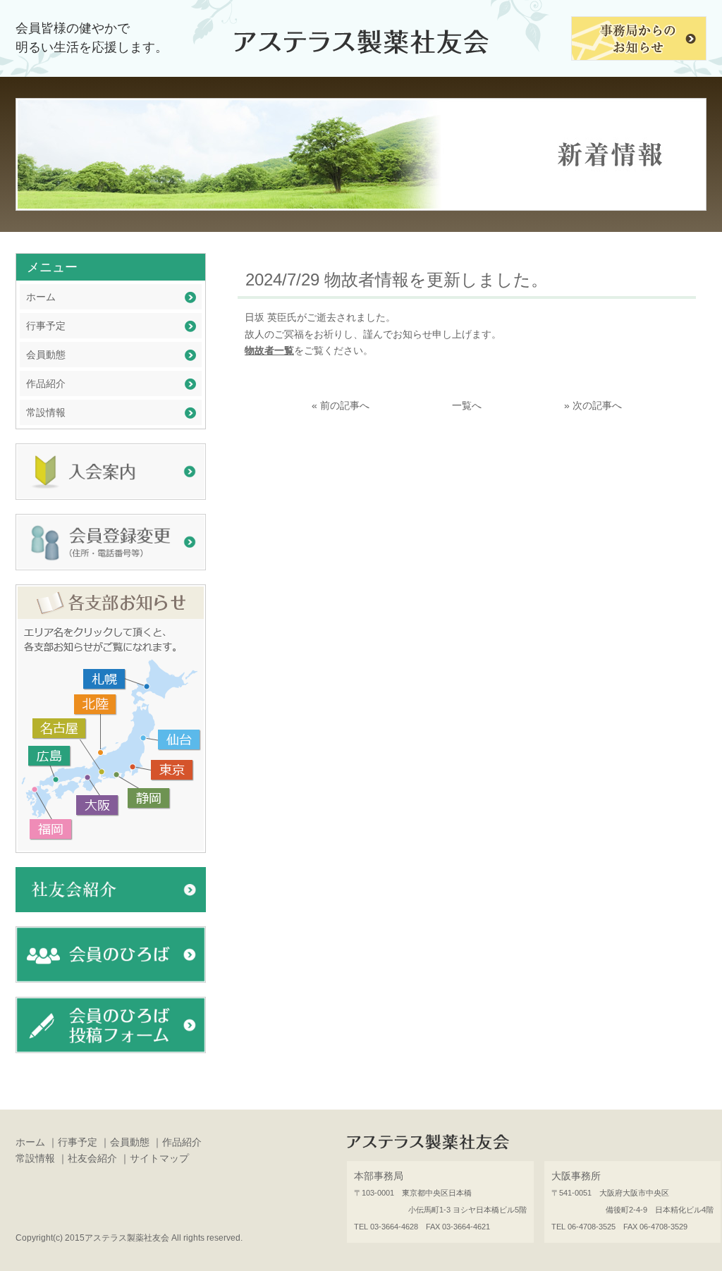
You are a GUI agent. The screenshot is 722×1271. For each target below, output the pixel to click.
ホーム (41, 296)
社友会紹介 (92, 1158)
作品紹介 (46, 383)
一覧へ (467, 405)
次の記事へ (597, 405)
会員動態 (46, 354)
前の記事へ (344, 405)
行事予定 (46, 325)
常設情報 (46, 412)
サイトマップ (159, 1158)
